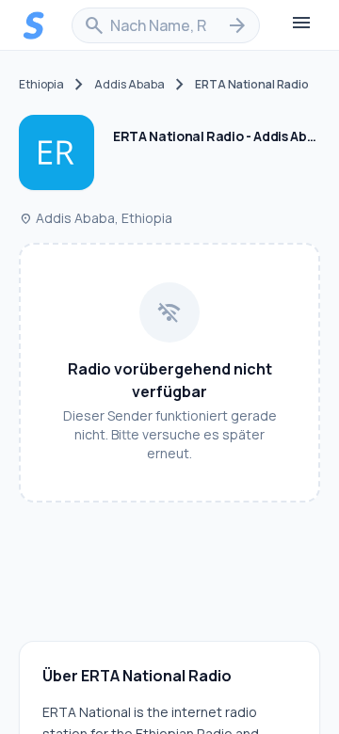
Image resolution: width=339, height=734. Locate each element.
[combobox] (166, 25)
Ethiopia (41, 84)
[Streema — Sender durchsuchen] (34, 25)
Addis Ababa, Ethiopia (95, 218)
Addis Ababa (129, 84)
